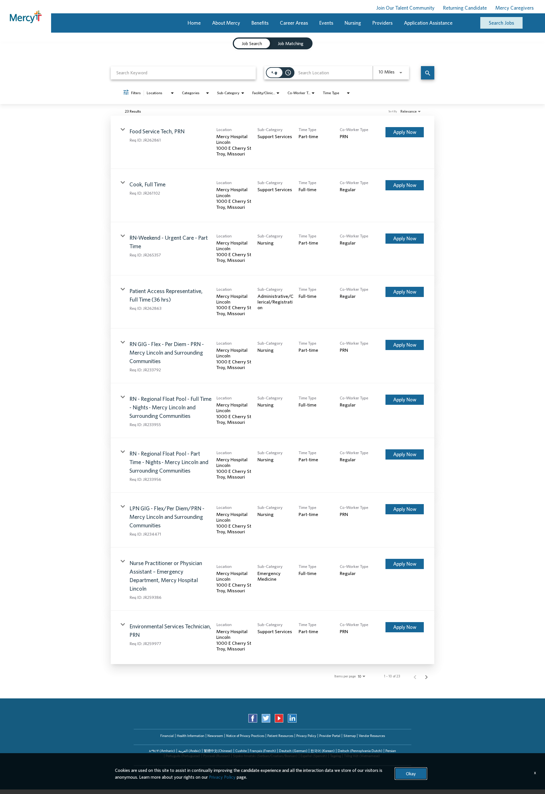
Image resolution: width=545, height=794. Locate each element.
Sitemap (349, 736)
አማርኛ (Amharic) (162, 751)
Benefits (260, 23)
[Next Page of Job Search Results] (426, 676)
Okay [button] (411, 773)
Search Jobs (501, 23)
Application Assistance (428, 23)
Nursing (353, 23)
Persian (390, 751)
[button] (162, 751)
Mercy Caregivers (514, 8)
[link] (272, 142)
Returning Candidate (465, 8)
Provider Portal (329, 736)
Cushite (241, 751)
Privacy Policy (306, 736)
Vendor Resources (372, 736)
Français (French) (263, 751)
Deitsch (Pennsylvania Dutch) (360, 751)
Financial (167, 736)
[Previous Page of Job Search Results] (415, 676)
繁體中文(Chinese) (218, 751)
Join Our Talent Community (405, 8)
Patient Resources (280, 736)
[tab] (251, 43)
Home (194, 23)
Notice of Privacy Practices (245, 736)
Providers (382, 23)
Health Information (190, 736)
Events (326, 23)
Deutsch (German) (293, 751)
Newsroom (215, 736)
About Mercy (226, 23)
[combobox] (183, 72)
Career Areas (294, 23)
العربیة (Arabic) (189, 751)
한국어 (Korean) (323, 751)
